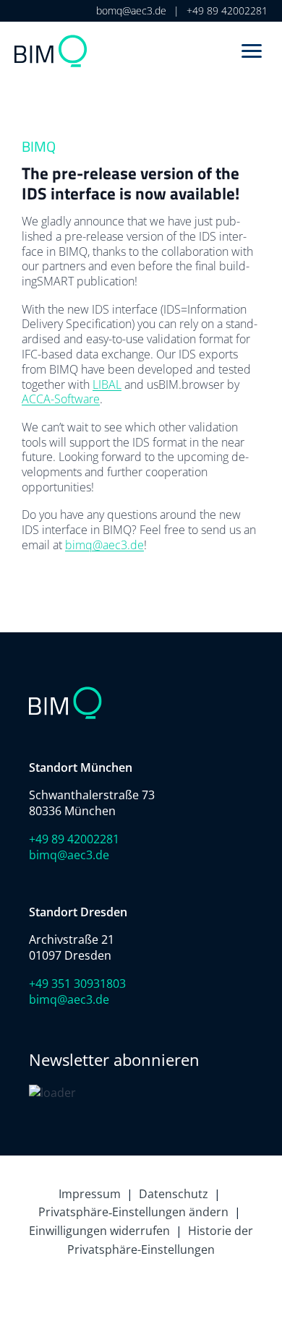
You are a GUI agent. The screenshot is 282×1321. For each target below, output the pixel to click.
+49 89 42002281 (227, 10)
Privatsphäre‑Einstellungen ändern (133, 1212)
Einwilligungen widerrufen (99, 1231)
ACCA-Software (61, 399)
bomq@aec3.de (131, 10)
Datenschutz (173, 1194)
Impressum (90, 1194)
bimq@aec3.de (104, 545)
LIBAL (107, 384)
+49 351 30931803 (77, 983)
